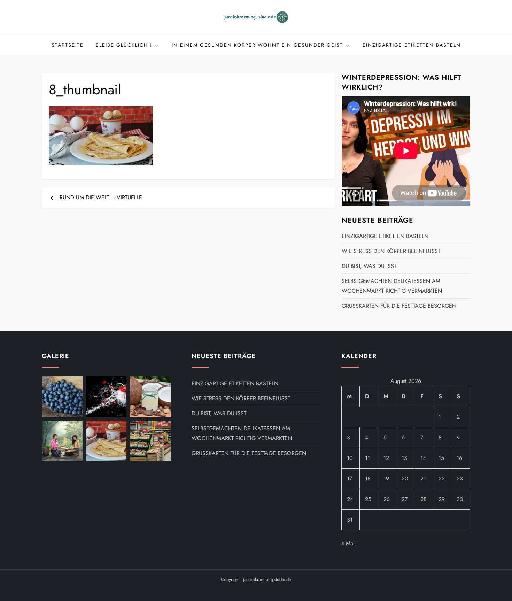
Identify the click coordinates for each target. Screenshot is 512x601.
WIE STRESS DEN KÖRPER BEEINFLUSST (391, 251)
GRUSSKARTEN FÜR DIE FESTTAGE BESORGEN (399, 306)
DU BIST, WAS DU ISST (369, 266)
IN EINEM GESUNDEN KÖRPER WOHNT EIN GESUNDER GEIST (257, 44)
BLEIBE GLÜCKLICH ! (124, 44)
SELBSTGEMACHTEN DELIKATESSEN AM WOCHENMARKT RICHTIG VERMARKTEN (392, 286)
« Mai (348, 543)
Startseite (68, 44)
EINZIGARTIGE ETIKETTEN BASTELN (412, 44)
